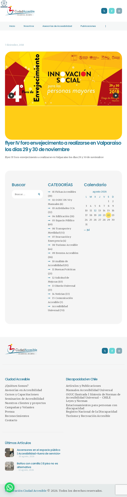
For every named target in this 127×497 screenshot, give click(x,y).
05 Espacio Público (63, 220)
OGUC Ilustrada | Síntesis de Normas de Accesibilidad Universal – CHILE (93, 396)
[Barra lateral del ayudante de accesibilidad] (4, 4)
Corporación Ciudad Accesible (25, 490)
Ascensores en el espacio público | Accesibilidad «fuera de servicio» (38, 451)
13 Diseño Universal (63, 285)
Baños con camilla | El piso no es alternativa (37, 465)
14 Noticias (58, 293)
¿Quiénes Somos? (16, 385)
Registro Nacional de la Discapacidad (91, 411)
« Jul (87, 229)
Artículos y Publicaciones (83, 385)
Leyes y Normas (77, 400)
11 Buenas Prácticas (64, 269)
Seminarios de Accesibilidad (24, 398)
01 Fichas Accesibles (64, 191)
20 (99, 215)
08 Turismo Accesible (65, 244)
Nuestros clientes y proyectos (25, 403)
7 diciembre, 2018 (14, 45)
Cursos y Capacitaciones (22, 394)
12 (95, 210)
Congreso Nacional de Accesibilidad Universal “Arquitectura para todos (12, 95)
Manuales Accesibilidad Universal (89, 390)
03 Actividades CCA (63, 208)
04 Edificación (60, 216)
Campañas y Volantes (19, 407)
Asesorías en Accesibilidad (23, 390)
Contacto (11, 420)
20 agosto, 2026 (26, 456)
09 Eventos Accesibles (65, 253)
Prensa (10, 411)
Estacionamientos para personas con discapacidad (91, 406)
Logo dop (117, 95)
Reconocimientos (17, 416)
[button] (10, 487)
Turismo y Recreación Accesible (88, 416)
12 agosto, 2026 (26, 470)
